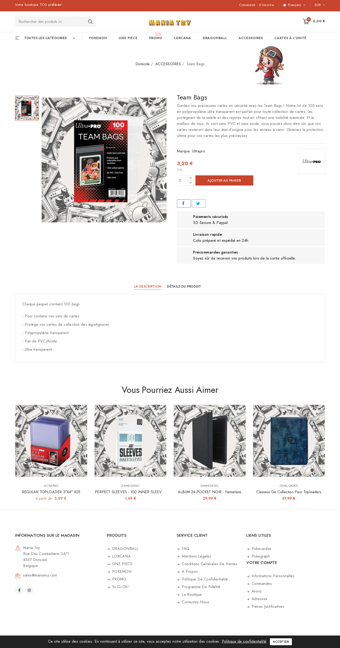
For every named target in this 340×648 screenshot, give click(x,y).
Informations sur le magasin (47, 535)
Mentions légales (196, 556)
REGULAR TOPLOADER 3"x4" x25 (51, 492)
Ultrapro (198, 151)
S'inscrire (266, 4)
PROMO (155, 38)
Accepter (281, 641)
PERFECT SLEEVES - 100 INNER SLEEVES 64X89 (130, 494)
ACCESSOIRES (251, 38)
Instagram (30, 590)
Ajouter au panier (224, 180)
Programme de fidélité (200, 586)
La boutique (191, 594)
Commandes (261, 583)
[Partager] (184, 203)
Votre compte (261, 562)
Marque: (184, 151)
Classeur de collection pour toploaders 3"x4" (288, 494)
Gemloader (289, 486)
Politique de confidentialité (204, 579)
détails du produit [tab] (184, 286)
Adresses (258, 598)
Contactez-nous (195, 602)
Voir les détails (80, 411)
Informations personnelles (272, 576)
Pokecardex (261, 548)
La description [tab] (147, 286)
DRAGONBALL (215, 38)
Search (90, 21)
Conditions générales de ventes (209, 564)
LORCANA (182, 38)
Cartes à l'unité (290, 38)
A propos (189, 571)
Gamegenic (130, 486)
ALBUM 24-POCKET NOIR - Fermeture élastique (209, 494)
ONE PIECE (128, 38)
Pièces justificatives (267, 606)
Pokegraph (260, 556)
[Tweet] (198, 203)
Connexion (248, 4)
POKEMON (98, 38)
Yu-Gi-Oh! (120, 586)
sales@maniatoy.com (40, 575)
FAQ (185, 548)
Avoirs (256, 591)
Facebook (20, 590)
